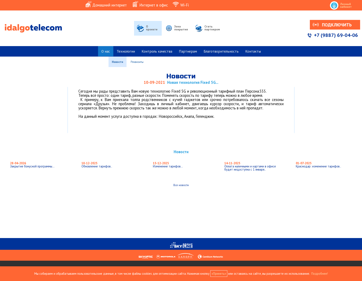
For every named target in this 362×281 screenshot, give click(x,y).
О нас (105, 51)
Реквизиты (137, 62)
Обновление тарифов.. (96, 164)
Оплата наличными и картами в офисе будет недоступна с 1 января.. (250, 166)
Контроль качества (157, 51)
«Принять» (219, 274)
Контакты (253, 51)
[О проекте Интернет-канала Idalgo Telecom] (148, 33)
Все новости (181, 185)
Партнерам (188, 51)
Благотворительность (221, 51)
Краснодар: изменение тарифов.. (318, 164)
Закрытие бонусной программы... (32, 164)
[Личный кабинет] (345, 0)
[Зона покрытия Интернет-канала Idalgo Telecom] (177, 33)
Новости (117, 62)
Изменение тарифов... (168, 164)
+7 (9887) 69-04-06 (336, 35)
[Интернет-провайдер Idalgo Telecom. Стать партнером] (208, 33)
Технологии (126, 51)
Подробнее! (319, 274)
